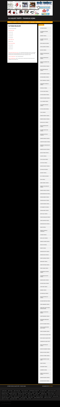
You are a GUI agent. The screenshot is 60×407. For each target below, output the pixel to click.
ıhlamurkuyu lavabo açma (22, 398)
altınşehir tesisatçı (43, 234)
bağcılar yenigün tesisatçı (44, 152)
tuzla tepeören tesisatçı (44, 101)
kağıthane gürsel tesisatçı (13, 394)
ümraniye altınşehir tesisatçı (44, 241)
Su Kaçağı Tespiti (26, 22)
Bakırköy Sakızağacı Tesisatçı (45, 377)
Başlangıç (9, 22)
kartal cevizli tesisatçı (44, 238)
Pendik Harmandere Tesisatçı (44, 304)
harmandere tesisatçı (44, 393)
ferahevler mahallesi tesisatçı (45, 217)
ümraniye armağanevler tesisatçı (38, 397)
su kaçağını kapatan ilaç (6, 403)
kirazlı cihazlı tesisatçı (21, 394)
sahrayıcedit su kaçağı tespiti (5, 397)
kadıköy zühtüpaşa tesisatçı (44, 264)
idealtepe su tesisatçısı (51, 393)
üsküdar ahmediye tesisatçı (13, 398)
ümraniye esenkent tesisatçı (44, 115)
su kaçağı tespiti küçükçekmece (15, 397)
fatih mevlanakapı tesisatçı (44, 94)
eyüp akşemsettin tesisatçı (44, 207)
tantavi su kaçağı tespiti (23, 397)
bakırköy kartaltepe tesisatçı (45, 149)
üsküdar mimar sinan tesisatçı (45, 193)
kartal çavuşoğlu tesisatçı (44, 46)
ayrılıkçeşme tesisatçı (43, 366)
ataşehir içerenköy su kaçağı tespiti (34, 390)
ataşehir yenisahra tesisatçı (44, 203)
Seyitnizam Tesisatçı (43, 28)
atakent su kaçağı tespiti (24, 390)
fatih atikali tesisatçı (43, 162)
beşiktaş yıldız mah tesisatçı (44, 352)
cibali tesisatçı (42, 179)
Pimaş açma (32, 22)
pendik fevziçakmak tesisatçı (44, 331)
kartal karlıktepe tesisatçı (44, 43)
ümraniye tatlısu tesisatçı (5, 398)
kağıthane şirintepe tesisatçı (45, 73)
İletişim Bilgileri (38, 22)
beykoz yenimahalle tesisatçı (44, 80)
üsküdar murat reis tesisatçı (44, 223)
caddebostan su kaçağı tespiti (45, 341)
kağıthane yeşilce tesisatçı (44, 283)
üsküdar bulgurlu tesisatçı (44, 200)
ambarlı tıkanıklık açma (17, 390)
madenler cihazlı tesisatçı (43, 394)
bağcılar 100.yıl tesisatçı (44, 122)
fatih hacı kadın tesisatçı (44, 91)
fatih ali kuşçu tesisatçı (44, 159)
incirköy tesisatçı (43, 248)
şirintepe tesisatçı (29, 398)
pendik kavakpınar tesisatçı (44, 220)
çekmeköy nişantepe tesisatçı (45, 138)
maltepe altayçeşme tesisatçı (44, 323)
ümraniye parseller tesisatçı (44, 190)
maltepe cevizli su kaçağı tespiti (45, 334)
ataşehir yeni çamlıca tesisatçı (45, 141)
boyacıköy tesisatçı (43, 172)
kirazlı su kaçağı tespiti (29, 394)
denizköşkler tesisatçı (4, 393)
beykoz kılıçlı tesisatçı (43, 213)
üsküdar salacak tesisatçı (44, 254)
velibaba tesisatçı (30, 397)
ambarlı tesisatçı (10, 390)
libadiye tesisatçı (43, 363)
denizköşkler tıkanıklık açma (13, 393)
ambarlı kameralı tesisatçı (44, 182)
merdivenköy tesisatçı (43, 261)
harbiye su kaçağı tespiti (30, 393)
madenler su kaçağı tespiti (51, 394)
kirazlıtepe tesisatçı (43, 244)
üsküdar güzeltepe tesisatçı (44, 251)
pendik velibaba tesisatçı (44, 268)
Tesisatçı (14, 22)
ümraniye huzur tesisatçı (47, 397)
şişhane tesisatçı (43, 227)
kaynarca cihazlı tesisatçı (5, 394)
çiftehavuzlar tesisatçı (44, 169)
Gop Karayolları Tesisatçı (44, 293)
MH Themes (51, 386)
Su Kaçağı (19, 22)
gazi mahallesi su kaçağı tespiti (22, 393)
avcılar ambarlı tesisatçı (43, 390)
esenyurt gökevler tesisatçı (44, 66)
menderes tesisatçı (43, 35)
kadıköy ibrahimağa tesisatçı (44, 316)
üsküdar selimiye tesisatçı (44, 210)
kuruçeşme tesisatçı (36, 394)
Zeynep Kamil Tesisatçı (43, 286)
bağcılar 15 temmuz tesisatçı (44, 355)
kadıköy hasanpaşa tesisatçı (44, 258)
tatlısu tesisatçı (43, 112)
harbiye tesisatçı (37, 393)
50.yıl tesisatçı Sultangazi (44, 176)
